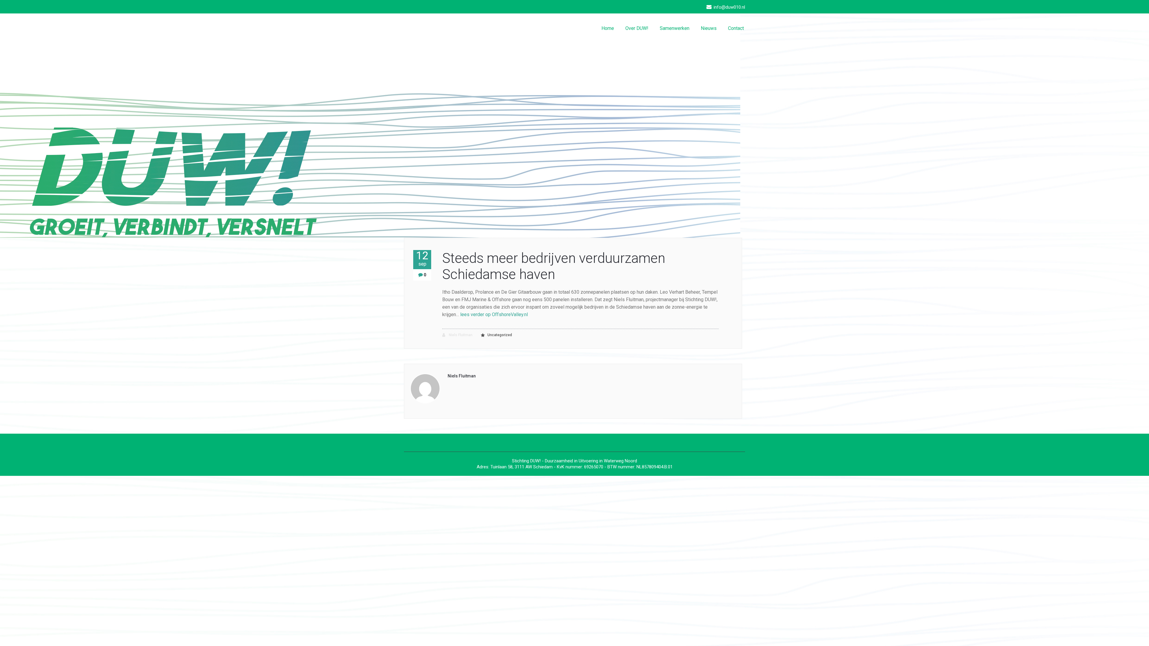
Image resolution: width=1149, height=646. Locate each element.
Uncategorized (499, 335)
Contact (736, 28)
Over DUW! (636, 28)
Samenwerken (674, 28)
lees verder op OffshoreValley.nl (494, 314)
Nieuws (709, 28)
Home (607, 28)
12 (422, 258)
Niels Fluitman (460, 335)
